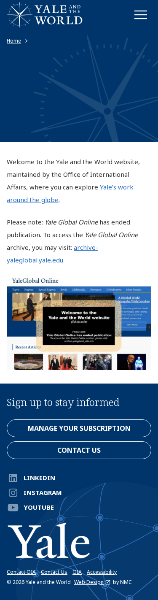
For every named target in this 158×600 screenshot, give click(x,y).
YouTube (39, 507)
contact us (79, 450)
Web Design (89, 582)
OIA (77, 572)
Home (14, 41)
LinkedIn (39, 477)
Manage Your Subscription (79, 428)
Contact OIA (21, 572)
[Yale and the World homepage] (45, 14)
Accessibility (102, 572)
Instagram (43, 492)
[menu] (140, 14)
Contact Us (54, 572)
